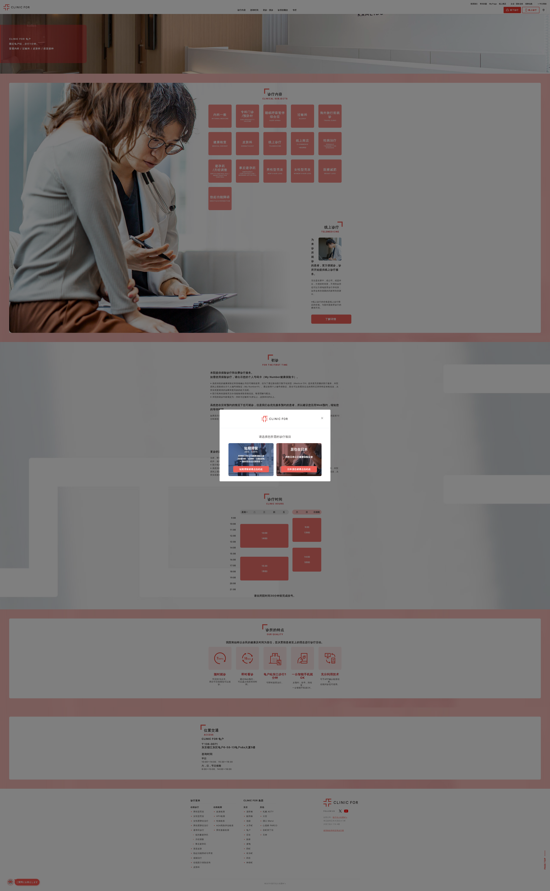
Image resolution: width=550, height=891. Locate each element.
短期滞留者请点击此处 (251, 469)
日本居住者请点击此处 (299, 469)
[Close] (322, 418)
